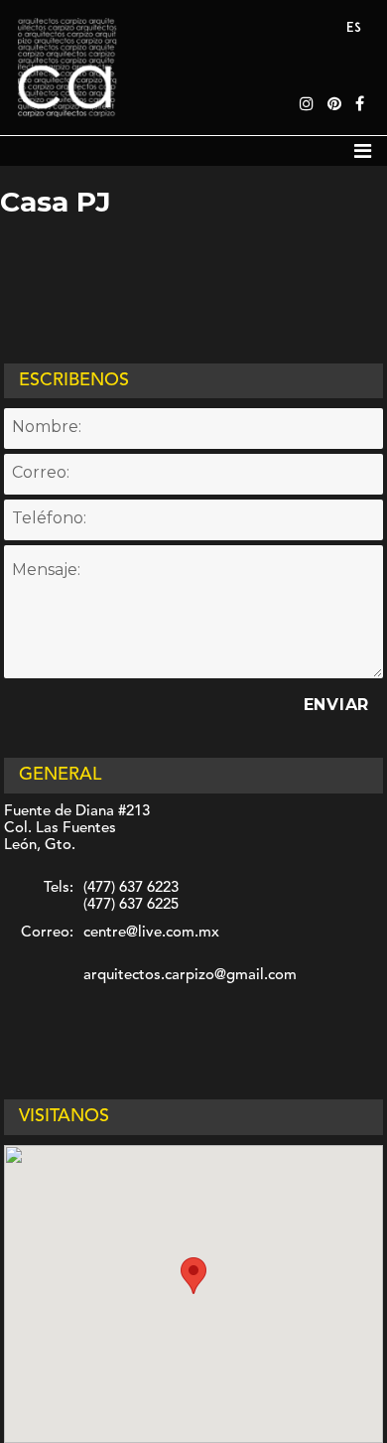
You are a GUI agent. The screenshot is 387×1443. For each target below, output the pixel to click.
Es (353, 28)
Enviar (337, 704)
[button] (193, 1275)
